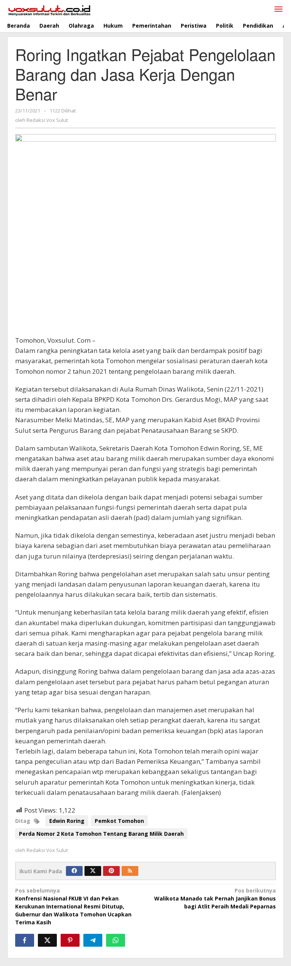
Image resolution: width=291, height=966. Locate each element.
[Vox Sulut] (49, 9)
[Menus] (278, 9)
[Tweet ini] (47, 940)
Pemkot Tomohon (119, 820)
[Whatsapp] (115, 940)
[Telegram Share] (92, 940)
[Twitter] (92, 871)
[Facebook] (74, 871)
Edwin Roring (66, 820)
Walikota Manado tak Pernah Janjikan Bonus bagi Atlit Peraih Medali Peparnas (215, 898)
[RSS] (130, 871)
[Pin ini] (70, 940)
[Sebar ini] (24, 940)
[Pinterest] (111, 871)
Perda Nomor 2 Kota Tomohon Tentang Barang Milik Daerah (101, 833)
